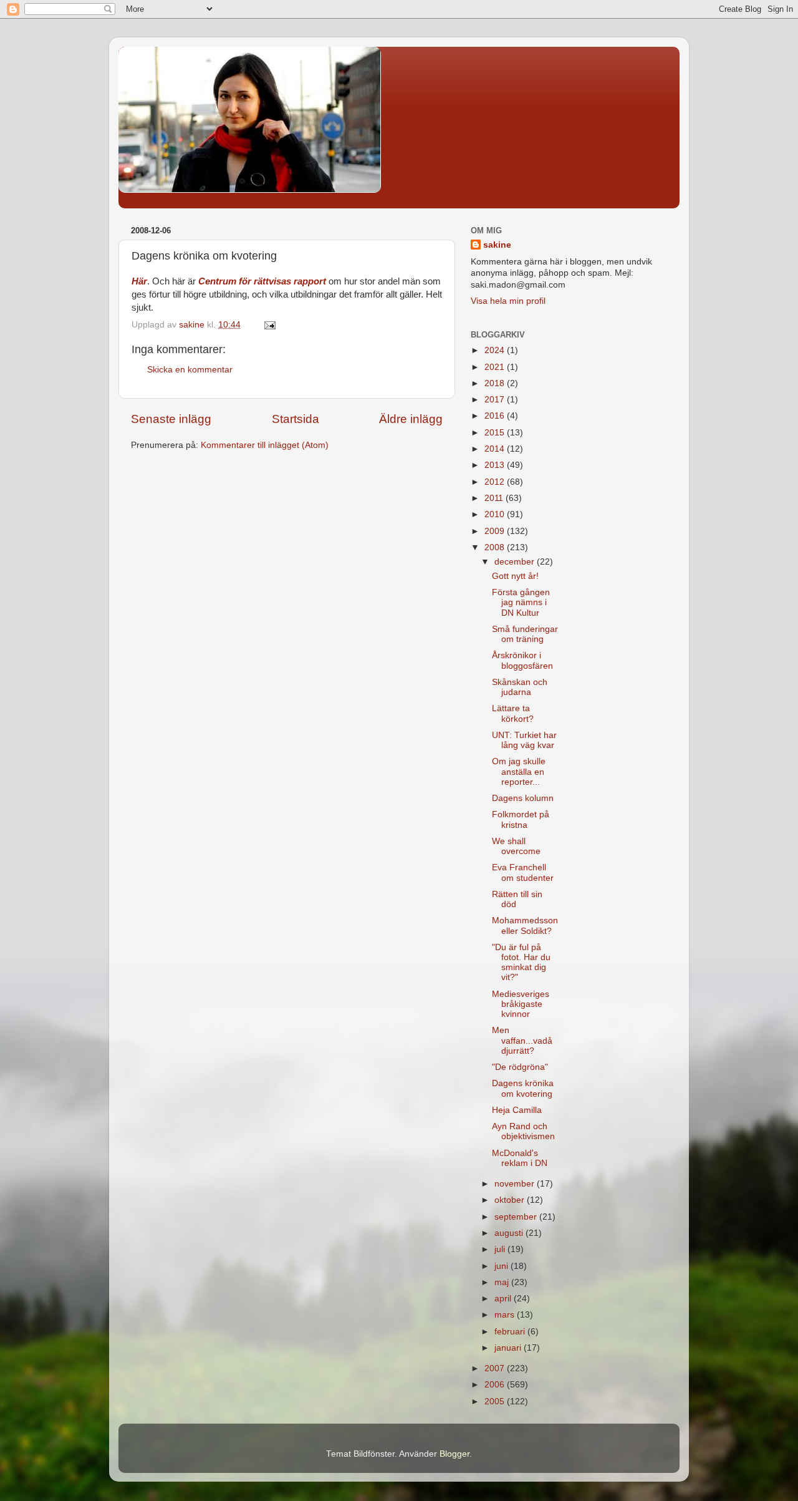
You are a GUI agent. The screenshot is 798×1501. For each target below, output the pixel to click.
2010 (495, 514)
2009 (495, 531)
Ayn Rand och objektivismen (523, 1131)
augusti (510, 1233)
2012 (495, 482)
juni (502, 1266)
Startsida (295, 418)
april (504, 1298)
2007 (495, 1368)
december (515, 561)
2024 (495, 350)
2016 (495, 415)
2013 (495, 465)
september (516, 1217)
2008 (495, 547)
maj (502, 1282)
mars (505, 1314)
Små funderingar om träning (525, 634)
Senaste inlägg (171, 418)
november (515, 1183)
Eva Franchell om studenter (523, 872)
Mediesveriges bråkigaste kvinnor (520, 1004)
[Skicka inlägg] (269, 324)
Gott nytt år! (515, 576)
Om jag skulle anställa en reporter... (519, 771)
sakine (497, 245)
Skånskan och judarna (519, 687)
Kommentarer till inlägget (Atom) (265, 445)
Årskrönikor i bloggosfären (522, 660)
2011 (495, 498)
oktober (510, 1200)
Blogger (454, 1454)
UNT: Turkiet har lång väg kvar (524, 740)
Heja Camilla (517, 1110)
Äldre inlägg (411, 418)
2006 (495, 1384)
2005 (495, 1401)
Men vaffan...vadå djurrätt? (522, 1040)
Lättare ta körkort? (513, 713)
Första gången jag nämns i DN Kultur (521, 602)
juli (500, 1249)
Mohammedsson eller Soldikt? (525, 925)
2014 (495, 449)
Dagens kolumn (523, 798)
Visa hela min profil (508, 301)
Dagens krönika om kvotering (523, 1088)
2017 (495, 399)
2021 (495, 367)
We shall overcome (516, 846)
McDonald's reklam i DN (519, 1158)
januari (509, 1348)
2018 (495, 383)
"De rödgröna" (520, 1067)
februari (510, 1331)
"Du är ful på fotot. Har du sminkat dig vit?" (521, 963)
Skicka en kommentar (190, 369)
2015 (495, 432)
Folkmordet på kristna (520, 819)
